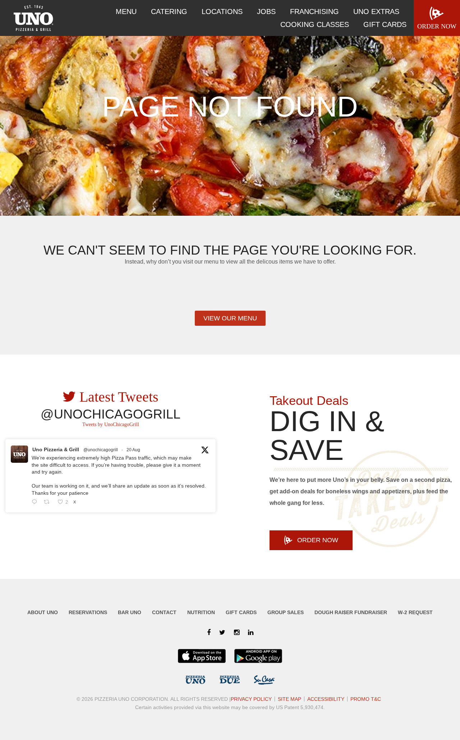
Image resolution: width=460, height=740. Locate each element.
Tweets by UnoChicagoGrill (110, 424)
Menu (126, 11)
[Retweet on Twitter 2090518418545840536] (48, 502)
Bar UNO (129, 612)
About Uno (42, 612)
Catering (169, 11)
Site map (289, 699)
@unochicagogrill (100, 449)
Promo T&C (365, 699)
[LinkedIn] (250, 632)
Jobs (266, 11)
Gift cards (384, 24)
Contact (164, 612)
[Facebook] (209, 632)
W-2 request (415, 612)
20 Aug (133, 449)
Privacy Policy (251, 699)
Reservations (88, 612)
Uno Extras (376, 11)
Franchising (314, 11)
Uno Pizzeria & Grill (55, 449)
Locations (222, 11)
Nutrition (201, 612)
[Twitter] (222, 632)
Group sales (285, 612)
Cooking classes (314, 24)
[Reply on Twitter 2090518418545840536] (36, 502)
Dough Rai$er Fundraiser (350, 612)
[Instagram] (236, 632)
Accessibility (325, 699)
